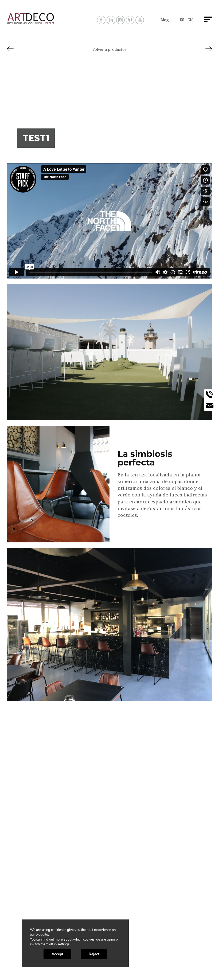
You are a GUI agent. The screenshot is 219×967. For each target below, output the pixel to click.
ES (182, 19)
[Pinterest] (130, 22)
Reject (94, 954)
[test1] (10, 50)
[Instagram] (120, 22)
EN (190, 19)
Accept (57, 954)
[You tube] (139, 22)
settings (63, 944)
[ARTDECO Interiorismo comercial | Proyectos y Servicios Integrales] (31, 23)
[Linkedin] (111, 22)
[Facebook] (101, 22)
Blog (165, 19)
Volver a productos (109, 49)
